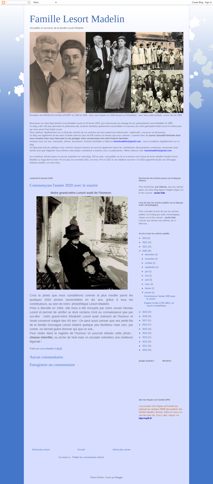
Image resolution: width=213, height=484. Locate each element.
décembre (150, 254)
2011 (145, 346)
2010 (145, 350)
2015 (145, 329)
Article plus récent (41, 449)
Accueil (81, 449)
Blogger (118, 477)
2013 (145, 337)
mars (147, 284)
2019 (145, 312)
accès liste (170, 217)
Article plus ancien (121, 449)
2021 (145, 246)
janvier (148, 292)
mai (147, 275)
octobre (149, 263)
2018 (145, 316)
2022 (145, 242)
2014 (145, 333)
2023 (145, 238)
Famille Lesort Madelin (77, 18)
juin (147, 271)
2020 (145, 251)
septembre (150, 267)
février (148, 288)
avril (147, 280)
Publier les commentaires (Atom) (88, 457)
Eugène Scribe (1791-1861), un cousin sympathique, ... (159, 304)
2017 (145, 320)
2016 (145, 324)
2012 (145, 341)
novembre (150, 259)
